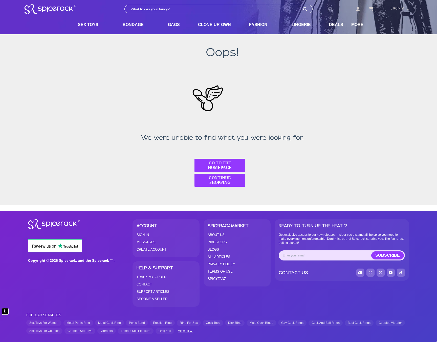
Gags (174, 24)
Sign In (143, 235)
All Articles (219, 257)
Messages (146, 242)
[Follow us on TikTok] (401, 273)
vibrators (106, 331)
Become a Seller (152, 299)
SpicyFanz (217, 279)
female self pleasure (135, 331)
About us (216, 235)
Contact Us (293, 272)
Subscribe (387, 255)
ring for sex (189, 323)
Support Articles (153, 292)
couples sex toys (80, 331)
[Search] (305, 9)
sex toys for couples (44, 331)
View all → (185, 331)
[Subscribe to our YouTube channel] (391, 273)
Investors (217, 242)
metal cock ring (109, 323)
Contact (144, 284)
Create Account (151, 249)
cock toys (213, 323)
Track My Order (151, 277)
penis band (137, 323)
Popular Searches (43, 315)
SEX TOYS (88, 24)
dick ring (235, 323)
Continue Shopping (220, 180)
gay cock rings (292, 323)
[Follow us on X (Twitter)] (381, 273)
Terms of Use (220, 271)
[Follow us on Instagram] (370, 273)
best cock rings (359, 323)
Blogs (213, 249)
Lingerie (301, 24)
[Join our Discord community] (360, 273)
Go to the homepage (220, 165)
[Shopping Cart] (371, 9)
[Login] (358, 9)
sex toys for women (43, 323)
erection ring (162, 323)
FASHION (258, 24)
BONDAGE (133, 24)
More (357, 24)
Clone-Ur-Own (214, 24)
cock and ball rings (326, 323)
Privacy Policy (221, 264)
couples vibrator (390, 323)
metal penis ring (78, 323)
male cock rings (261, 323)
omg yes (165, 331)
